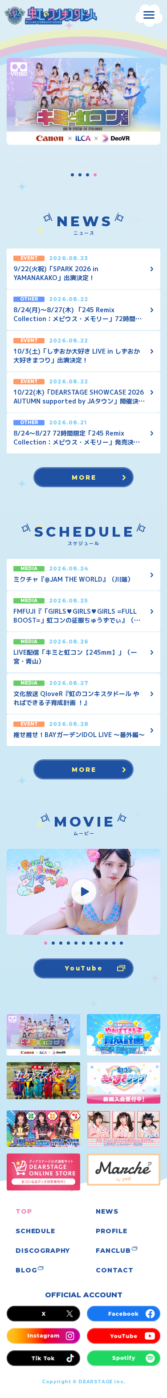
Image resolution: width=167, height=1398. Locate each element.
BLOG (26, 1270)
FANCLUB (113, 1251)
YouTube (84, 968)
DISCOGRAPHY (43, 1251)
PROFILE (111, 1231)
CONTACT (115, 1270)
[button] (72, 174)
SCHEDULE (35, 1231)
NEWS (107, 1211)
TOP (24, 1211)
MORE (84, 477)
